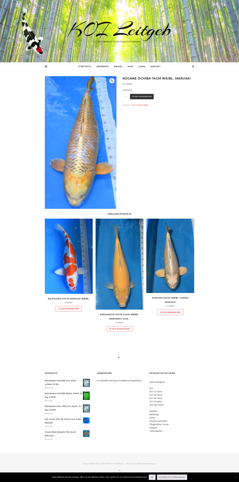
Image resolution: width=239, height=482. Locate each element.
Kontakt (155, 66)
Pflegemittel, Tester (159, 424)
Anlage (118, 66)
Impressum (131, 463)
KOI (134, 105)
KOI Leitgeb (119, 29)
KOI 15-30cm (155, 391)
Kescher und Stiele (158, 421)
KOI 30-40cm (155, 394)
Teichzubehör (155, 431)
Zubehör (153, 411)
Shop (130, 66)
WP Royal (120, 463)
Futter (152, 417)
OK (152, 477)
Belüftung (154, 414)
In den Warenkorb (142, 96)
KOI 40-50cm (155, 398)
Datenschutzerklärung (146, 463)
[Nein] (235, 477)
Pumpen (153, 427)
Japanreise (102, 66)
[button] (111, 80)
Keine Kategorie (157, 382)
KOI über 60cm (142, 105)
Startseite (84, 66)
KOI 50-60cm (155, 401)
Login (141, 66)
